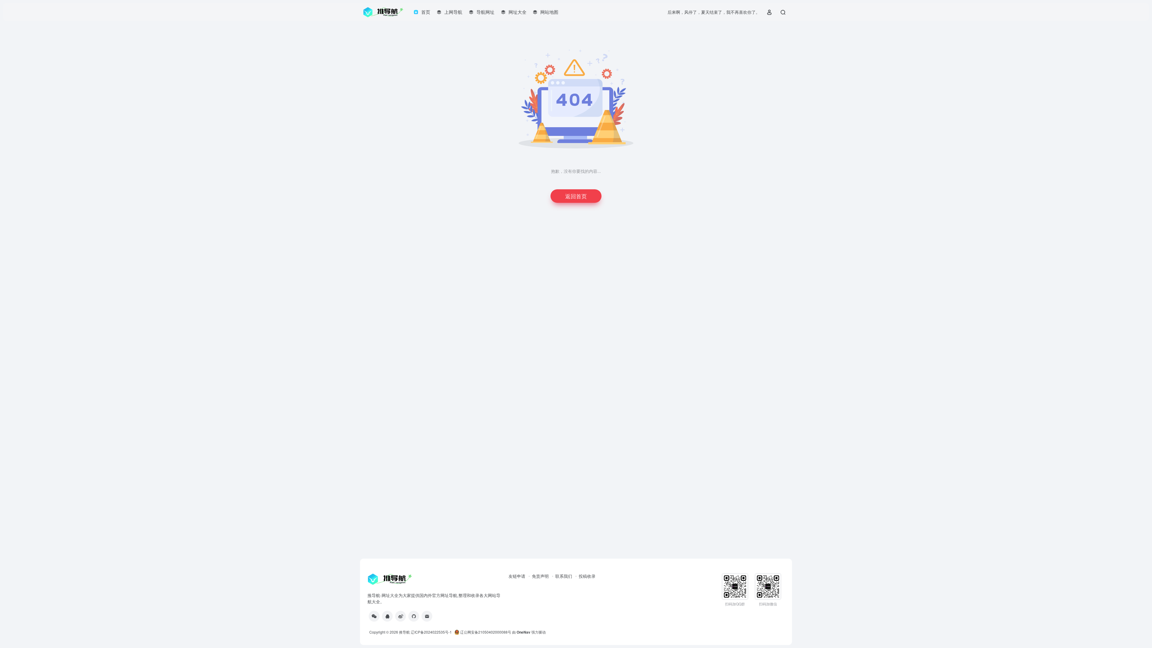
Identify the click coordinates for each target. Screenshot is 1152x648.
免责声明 (540, 576)
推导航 (404, 631)
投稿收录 (587, 576)
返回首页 (576, 196)
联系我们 (563, 576)
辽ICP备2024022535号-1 (432, 631)
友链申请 (516, 576)
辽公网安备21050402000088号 (485, 631)
